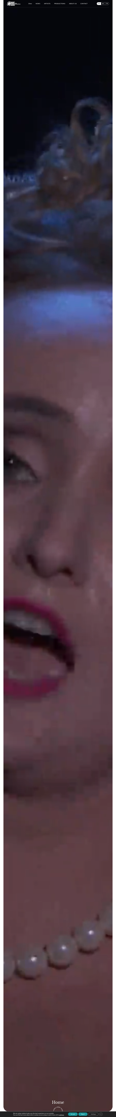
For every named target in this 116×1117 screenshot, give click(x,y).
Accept (73, 1114)
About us (73, 3)
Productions (59, 3)
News (38, 3)
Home (30, 3)
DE (103, 3)
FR (107, 3)
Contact (84, 3)
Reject (83, 1114)
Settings (93, 1114)
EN (99, 3)
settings (61, 1115)
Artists (47, 3)
